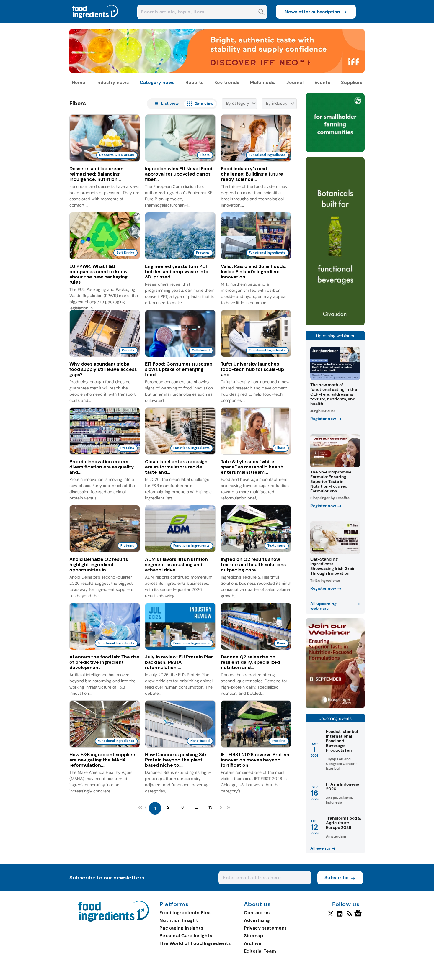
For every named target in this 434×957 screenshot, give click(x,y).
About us (257, 904)
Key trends (226, 82)
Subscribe (336, 877)
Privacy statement (265, 928)
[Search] (261, 12)
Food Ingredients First (185, 912)
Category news (157, 82)
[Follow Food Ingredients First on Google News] (359, 916)
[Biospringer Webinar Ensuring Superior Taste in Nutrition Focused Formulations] (335, 706)
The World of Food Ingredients (195, 943)
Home (78, 82)
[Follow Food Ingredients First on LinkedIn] (339, 916)
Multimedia (262, 82)
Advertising (257, 920)
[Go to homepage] (113, 920)
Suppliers (351, 82)
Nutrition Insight (178, 920)
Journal (295, 82)
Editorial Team (260, 951)
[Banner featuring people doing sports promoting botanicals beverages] (335, 324)
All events (320, 848)
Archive (253, 943)
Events (322, 82)
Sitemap (253, 935)
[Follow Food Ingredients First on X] (331, 916)
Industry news (112, 82)
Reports (194, 82)
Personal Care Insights (185, 935)
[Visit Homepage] (95, 21)
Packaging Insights (181, 928)
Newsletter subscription (312, 11)
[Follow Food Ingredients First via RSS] (349, 916)
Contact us (257, 912)
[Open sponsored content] (217, 71)
